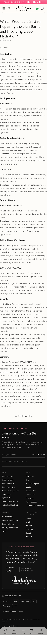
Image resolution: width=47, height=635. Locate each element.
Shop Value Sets (8, 487)
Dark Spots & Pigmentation (7, 496)
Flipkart (29, 537)
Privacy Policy (7, 517)
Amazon (29, 526)
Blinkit (28, 533)
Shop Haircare (8, 480)
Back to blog (25, 416)
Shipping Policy (8, 524)
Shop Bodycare (8, 484)
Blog (27, 480)
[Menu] (4, 8)
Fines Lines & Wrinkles (11, 501)
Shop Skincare (8, 476)
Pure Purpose (31, 502)
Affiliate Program (32, 484)
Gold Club (30, 498)
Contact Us (30, 495)
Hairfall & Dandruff (10, 505)
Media (28, 487)
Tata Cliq (29, 529)
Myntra (29, 522)
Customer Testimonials (35, 506)
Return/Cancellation (10, 528)
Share (5, 48)
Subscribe (37, 454)
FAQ (4, 531)
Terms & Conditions (10, 520)
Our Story (30, 476)
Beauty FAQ (31, 491)
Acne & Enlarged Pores (11, 491)
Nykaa (28, 518)
